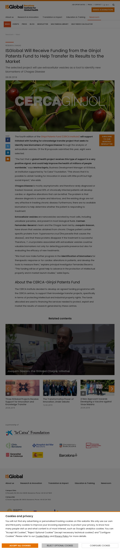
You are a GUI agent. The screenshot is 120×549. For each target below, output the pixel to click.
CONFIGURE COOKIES (100, 545)
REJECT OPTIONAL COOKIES (60, 545)
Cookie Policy (42, 536)
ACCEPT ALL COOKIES (20, 545)
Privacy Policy (62, 536)
